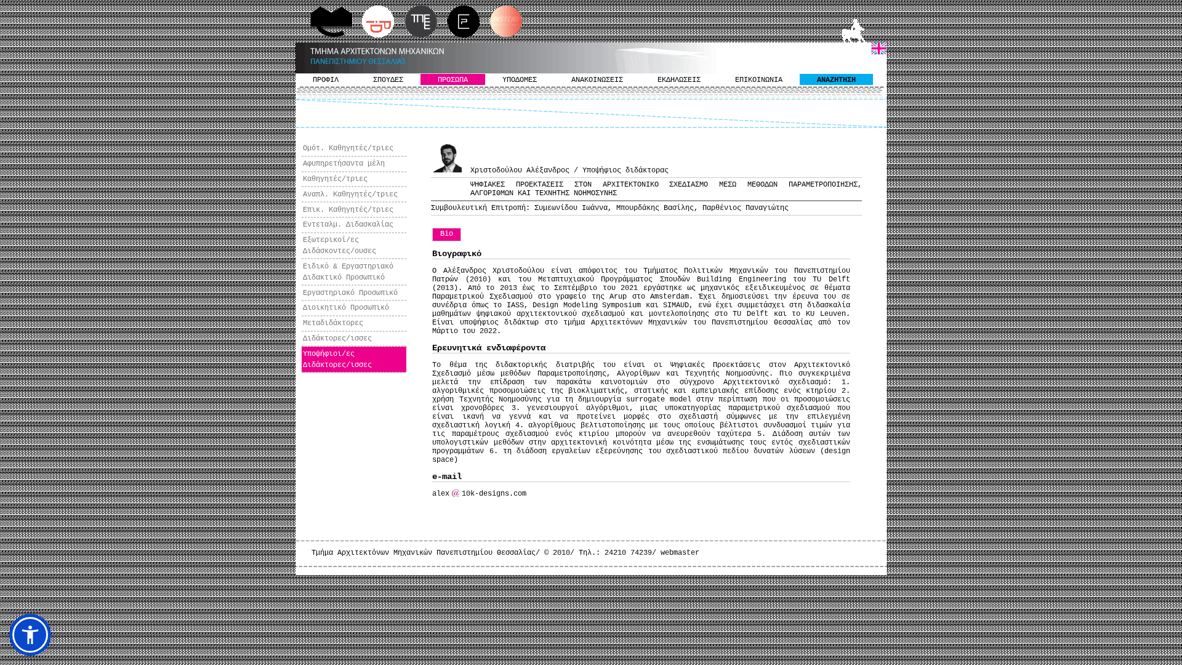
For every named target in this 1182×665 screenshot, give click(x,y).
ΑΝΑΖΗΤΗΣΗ (836, 80)
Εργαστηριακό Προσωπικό (350, 293)
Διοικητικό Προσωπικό (346, 308)
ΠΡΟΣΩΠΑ (453, 80)
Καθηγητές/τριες (335, 179)
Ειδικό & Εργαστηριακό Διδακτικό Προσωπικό (348, 272)
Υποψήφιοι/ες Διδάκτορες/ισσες (337, 359)
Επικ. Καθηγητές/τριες (348, 210)
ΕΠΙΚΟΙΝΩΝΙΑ (758, 80)
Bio (446, 234)
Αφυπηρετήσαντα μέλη (344, 163)
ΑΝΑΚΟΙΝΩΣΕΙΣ (597, 80)
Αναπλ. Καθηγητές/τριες (350, 194)
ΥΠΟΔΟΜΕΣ (519, 80)
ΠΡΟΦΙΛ (326, 80)
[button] (30, 635)
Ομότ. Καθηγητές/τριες (348, 148)
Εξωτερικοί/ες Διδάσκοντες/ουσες (339, 246)
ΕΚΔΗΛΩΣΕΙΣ (679, 80)
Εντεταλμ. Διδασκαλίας (348, 224)
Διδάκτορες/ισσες (337, 338)
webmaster (680, 553)
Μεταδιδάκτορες (333, 323)
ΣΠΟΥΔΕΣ (388, 80)
